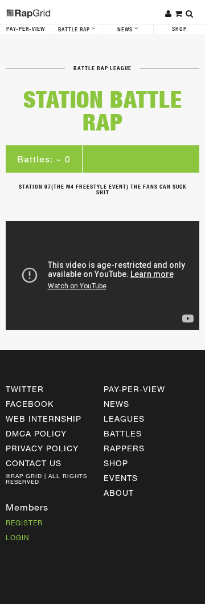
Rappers (124, 448)
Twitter (25, 389)
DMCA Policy (36, 433)
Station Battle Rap (102, 110)
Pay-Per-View (25, 29)
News (125, 30)
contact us (34, 463)
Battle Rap (75, 30)
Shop (179, 29)
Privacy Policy (42, 448)
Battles (123, 433)
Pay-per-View (134, 389)
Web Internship (43, 418)
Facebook (30, 404)
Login (18, 537)
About (119, 492)
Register (24, 522)
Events (121, 478)
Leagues (124, 418)
